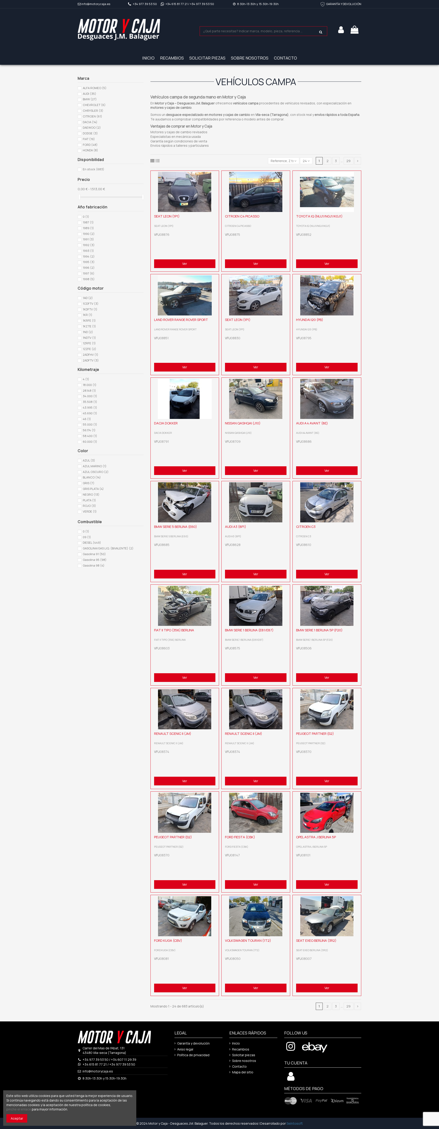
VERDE (90, 511)
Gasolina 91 (94, 554)
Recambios (240, 1049)
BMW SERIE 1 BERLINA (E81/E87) (249, 630)
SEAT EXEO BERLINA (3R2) (316, 940)
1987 (88, 222)
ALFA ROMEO (95, 88)
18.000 (89, 385)
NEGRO (91, 494)
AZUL (89, 460)
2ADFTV (91, 360)
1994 (89, 256)
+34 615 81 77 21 (176, 4)
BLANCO (92, 477)
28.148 (89, 390)
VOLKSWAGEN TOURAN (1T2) (248, 940)
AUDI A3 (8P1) (235, 526)
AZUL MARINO (95, 466)
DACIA (90, 122)
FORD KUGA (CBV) (168, 940)
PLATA (89, 500)
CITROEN (92, 116)
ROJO (89, 506)
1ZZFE (89, 349)
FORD (90, 145)
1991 (88, 239)
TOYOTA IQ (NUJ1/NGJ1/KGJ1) (319, 216)
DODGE (90, 133)
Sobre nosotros (244, 1060)
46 (87, 419)
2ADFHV (90, 355)
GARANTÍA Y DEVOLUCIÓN (343, 4)
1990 (89, 234)
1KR (87, 315)
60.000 (90, 442)
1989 (88, 228)
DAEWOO (92, 127)
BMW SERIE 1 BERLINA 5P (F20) (319, 630)
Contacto (239, 1066)
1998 (89, 279)
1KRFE (89, 320)
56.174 (89, 430)
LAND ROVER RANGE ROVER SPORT (181, 319)
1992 (89, 245)
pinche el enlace (18, 1109)
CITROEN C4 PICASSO (242, 216)
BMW (90, 99)
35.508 (90, 402)
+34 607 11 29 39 (123, 1059)
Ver (184, 263)
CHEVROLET (94, 105)
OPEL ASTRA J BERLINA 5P (316, 837)
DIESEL (92, 542)
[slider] (79, 197)
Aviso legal (185, 1049)
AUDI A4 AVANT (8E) (312, 423)
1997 (88, 273)
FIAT (89, 139)
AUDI (89, 94)
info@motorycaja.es (95, 4)
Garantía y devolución (193, 1043)
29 (348, 161)
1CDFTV (91, 303)
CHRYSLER (93, 111)
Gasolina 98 (93, 565)
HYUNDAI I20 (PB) (309, 319)
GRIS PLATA (93, 489)
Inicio (236, 1043)
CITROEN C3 (306, 526)
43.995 (90, 407)
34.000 (90, 396)
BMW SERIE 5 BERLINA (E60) (175, 526)
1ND (88, 332)
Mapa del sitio (242, 1072)
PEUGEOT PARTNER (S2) (315, 733)
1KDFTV (90, 309)
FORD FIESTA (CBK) (240, 837)
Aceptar (17, 1118)
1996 (89, 268)
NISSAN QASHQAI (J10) (242, 423)
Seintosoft (294, 1123)
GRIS (88, 483)
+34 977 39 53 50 (145, 4)
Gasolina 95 (95, 560)
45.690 (90, 413)
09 (87, 537)
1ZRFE (89, 343)
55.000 (90, 424)
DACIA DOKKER (166, 423)
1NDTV (89, 338)
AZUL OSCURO (96, 472)
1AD (88, 298)
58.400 (90, 436)
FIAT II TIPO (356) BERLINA (174, 630)
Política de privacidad (193, 1055)
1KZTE (89, 326)
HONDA (90, 150)
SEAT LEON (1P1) (166, 216)
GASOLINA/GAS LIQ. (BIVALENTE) (108, 548)
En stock (93, 169)
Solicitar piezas (243, 1055)
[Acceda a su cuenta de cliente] (290, 1079)
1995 (89, 262)
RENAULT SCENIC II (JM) (172, 733)
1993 (88, 251)
